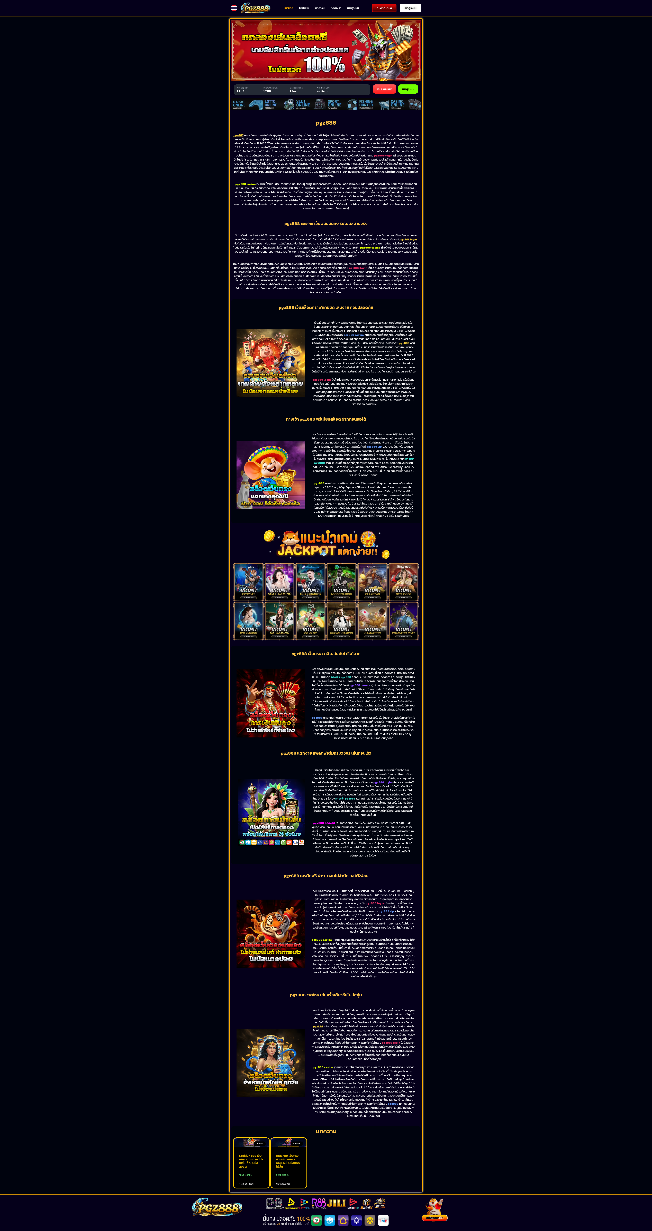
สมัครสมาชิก (385, 89)
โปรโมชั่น (304, 8)
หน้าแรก (288, 8)
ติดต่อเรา (335, 8)
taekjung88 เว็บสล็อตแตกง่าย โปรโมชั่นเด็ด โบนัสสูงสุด (251, 1161)
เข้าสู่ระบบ (353, 8)
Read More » (245, 1175)
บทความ (319, 8)
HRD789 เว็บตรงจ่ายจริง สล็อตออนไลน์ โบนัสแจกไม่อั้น (288, 1161)
